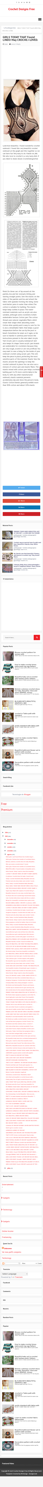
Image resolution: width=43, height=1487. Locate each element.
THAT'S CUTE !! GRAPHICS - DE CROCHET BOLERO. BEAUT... (22, 1062)
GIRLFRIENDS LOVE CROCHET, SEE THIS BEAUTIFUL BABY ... (22, 1132)
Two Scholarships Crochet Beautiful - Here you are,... (21, 1094)
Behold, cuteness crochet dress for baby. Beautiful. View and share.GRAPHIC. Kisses (27, 690)
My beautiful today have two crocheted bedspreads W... (22, 1038)
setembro (10, 851)
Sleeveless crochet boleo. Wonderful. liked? (18, 1074)
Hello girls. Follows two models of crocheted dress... (21, 859)
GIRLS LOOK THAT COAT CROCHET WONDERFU (18, 1057)
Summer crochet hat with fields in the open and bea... (21, 1036)
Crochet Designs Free (21, 9)
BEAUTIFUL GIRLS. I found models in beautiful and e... (21, 869)
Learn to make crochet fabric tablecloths (26, 739)
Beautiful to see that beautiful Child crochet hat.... (20, 1016)
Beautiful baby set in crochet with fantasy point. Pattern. (26, 678)
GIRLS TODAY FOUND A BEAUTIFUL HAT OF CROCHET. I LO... (22, 1145)
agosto (9, 854)
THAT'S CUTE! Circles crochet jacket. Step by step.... (20, 1135)
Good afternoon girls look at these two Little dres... (20, 932)
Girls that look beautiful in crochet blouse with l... (20, 1077)
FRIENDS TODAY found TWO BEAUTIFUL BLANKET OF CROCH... (23, 1161)
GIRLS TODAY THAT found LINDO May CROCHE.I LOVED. (21, 1082)
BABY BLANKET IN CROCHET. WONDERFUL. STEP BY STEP (21, 1070)
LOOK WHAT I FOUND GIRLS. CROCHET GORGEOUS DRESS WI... (23, 1091)
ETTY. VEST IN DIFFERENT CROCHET (15, 1103)
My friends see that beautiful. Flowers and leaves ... (20, 985)
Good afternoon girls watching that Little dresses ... (20, 934)
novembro (10, 843)
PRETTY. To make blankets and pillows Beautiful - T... (21, 1096)
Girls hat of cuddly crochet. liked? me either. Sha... (20, 1009)
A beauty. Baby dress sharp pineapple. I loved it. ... (20, 982)
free (4, 804)
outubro (10, 847)
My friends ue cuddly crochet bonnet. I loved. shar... (20, 1019)
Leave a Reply (15, 44)
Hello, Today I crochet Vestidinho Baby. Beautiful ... (20, 883)
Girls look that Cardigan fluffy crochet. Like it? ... (19, 1033)
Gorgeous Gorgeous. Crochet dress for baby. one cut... (21, 912)
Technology (7, 1209)
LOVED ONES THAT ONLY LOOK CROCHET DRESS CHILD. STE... (23, 1014)
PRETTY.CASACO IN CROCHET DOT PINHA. (17, 1055)
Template (9, 1474)
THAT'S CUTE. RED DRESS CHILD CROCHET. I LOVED (20, 1149)
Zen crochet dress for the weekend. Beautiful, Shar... (20, 990)
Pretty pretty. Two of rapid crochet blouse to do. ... (20, 1079)
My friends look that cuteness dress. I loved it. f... (20, 1024)
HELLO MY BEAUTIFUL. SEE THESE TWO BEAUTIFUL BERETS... (22, 944)
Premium (7, 810)
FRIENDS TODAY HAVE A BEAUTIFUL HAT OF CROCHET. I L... (22, 992)
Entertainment (7, 1184)
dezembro (10, 839)
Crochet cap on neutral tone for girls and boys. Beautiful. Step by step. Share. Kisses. (27, 544)
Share (22, 494)
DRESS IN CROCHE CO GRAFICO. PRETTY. (17, 1099)
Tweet (22, 487)
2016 (6, 832)
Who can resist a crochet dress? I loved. (17, 864)
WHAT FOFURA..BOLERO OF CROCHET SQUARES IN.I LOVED (22, 1140)
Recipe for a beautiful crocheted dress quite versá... (20, 900)
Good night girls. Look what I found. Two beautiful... (20, 997)
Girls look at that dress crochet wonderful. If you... (20, 1026)
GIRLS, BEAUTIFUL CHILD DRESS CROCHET (17, 1089)
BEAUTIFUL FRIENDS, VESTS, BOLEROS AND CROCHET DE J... (22, 939)
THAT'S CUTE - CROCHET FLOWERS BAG (16, 1106)
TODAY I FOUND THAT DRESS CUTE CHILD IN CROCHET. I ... (22, 1002)
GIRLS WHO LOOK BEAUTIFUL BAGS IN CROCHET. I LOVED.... (22, 1108)
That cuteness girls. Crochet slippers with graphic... (20, 958)
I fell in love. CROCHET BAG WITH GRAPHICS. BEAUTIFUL (21, 1137)
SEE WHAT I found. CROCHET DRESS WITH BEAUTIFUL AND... (22, 1113)
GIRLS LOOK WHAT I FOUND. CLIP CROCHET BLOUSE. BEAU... (22, 1157)
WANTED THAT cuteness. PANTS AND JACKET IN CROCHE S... (22, 949)
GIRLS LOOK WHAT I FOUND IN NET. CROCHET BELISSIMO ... (22, 1120)
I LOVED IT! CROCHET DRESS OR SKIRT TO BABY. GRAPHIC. (22, 874)
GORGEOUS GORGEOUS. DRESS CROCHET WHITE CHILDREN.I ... (23, 1111)
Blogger (27, 794)
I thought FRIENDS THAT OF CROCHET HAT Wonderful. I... (21, 1154)
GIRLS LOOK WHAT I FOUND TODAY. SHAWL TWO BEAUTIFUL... (23, 1050)
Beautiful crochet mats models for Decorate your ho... (21, 970)
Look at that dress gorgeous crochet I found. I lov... (20, 1021)
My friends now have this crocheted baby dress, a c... (21, 978)
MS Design (24, 1474)
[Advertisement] (21, 61)
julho (9, 1168)
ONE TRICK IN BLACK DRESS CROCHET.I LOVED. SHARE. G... (22, 888)
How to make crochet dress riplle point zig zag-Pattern (25, 665)
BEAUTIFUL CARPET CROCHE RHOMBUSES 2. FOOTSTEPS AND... (23, 929)
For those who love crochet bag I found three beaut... (21, 895)
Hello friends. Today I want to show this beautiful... (20, 871)
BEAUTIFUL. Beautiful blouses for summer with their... (21, 1045)
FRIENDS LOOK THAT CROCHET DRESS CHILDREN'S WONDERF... (23, 1011)
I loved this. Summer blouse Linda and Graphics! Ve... (21, 1048)
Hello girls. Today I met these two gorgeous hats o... (21, 1031)
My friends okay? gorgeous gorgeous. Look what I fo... (21, 995)
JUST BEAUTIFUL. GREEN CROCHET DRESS (17, 1115)
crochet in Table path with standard (25, 714)
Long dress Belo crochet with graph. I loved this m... (20, 936)
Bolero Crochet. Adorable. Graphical (16, 1072)
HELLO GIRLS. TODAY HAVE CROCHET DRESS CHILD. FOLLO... (22, 886)
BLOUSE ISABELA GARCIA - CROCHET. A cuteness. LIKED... (21, 903)
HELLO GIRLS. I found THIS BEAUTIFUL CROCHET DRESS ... (22, 1152)
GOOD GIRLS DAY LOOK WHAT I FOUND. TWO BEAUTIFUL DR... (23, 965)
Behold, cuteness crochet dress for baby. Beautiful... (20, 861)
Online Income (7, 1231)
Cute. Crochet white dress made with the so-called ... (21, 898)
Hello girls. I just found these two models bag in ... (20, 857)
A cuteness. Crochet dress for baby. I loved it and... (20, 876)
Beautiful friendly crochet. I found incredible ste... (20, 941)
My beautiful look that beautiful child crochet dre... (20, 999)
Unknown (8, 1248)
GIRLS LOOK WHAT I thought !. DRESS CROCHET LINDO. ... (21, 1159)
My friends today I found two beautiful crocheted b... (21, 951)
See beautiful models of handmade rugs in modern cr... (22, 968)
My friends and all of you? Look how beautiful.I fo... (20, 1084)
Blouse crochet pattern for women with (25, 653)
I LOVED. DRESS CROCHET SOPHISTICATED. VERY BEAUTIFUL (22, 1147)
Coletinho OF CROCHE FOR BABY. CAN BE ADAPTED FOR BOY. (22, 1125)
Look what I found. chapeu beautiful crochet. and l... (20, 1028)
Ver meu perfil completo (11, 1252)
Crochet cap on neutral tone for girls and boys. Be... (20, 987)
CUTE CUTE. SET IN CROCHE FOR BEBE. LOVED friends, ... (21, 946)
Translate (19, 1277)
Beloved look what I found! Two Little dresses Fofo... (21, 1043)
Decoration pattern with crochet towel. (27, 763)
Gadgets (6, 1198)
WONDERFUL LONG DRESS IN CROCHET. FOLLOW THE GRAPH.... (23, 905)
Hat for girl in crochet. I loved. (14, 1128)
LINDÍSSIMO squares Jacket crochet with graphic (19, 1053)
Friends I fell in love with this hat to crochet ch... (19, 1004)
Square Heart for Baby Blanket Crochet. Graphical (20, 1067)
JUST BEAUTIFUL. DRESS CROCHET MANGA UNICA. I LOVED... (22, 953)
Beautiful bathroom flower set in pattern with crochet (27, 751)
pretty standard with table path (27, 726)
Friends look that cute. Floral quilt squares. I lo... (19, 1065)
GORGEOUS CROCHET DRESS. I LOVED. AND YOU (19, 1101)
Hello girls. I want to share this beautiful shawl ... (20, 1040)
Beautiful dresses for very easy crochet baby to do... (21, 893)
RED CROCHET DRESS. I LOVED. (14, 1123)
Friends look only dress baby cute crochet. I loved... (20, 881)
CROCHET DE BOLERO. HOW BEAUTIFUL (16, 1060)
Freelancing (6, 1237)
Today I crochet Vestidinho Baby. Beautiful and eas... (20, 878)
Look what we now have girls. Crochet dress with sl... (21, 956)
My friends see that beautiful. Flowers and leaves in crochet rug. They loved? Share (27, 555)
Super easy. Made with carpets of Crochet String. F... (20, 890)
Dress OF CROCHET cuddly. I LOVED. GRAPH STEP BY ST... (21, 975)
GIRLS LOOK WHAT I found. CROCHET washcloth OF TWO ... (22, 1164)
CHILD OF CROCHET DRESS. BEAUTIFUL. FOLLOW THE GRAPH (22, 1118)
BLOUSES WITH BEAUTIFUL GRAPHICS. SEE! (25, 702)
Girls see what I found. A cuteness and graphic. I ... (20, 1007)
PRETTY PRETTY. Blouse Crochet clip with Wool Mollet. (21, 1142)
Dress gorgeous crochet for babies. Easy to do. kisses (21, 922)
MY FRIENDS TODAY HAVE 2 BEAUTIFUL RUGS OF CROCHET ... (22, 1087)
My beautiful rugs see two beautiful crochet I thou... (20, 961)
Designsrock (33, 1474)
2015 (6, 836)
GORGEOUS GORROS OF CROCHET (15, 1130)
